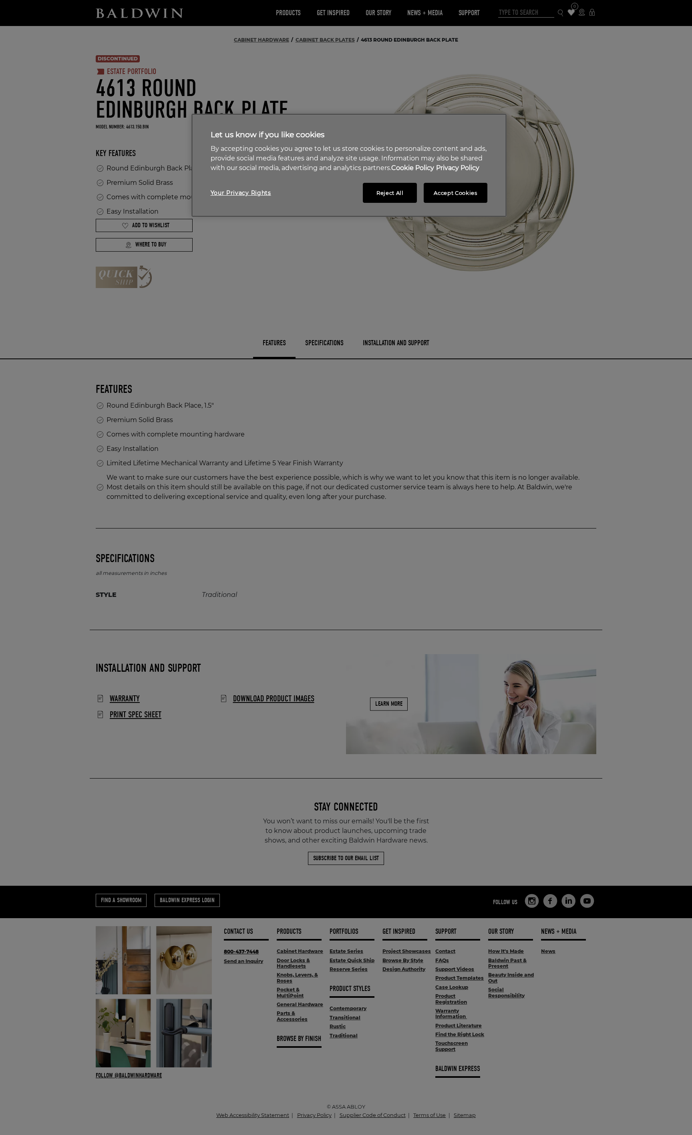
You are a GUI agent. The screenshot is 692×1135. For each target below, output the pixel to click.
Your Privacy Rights (241, 192)
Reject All (390, 193)
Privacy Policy (457, 168)
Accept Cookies (455, 193)
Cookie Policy (412, 168)
